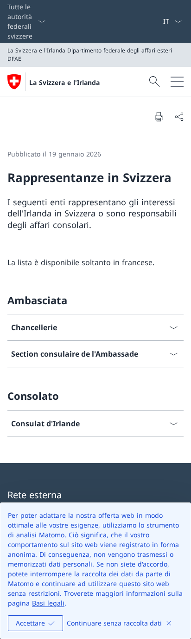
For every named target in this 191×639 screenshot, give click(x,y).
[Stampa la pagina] (158, 116)
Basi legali (48, 603)
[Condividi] (179, 116)
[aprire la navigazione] (177, 81)
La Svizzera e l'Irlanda (64, 82)
